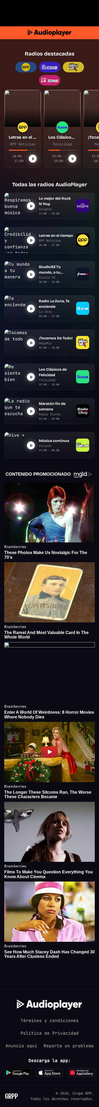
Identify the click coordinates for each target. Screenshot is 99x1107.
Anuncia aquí (21, 1046)
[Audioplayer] (49, 32)
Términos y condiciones (50, 1020)
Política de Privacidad (50, 1033)
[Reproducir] (33, 159)
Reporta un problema (69, 1046)
